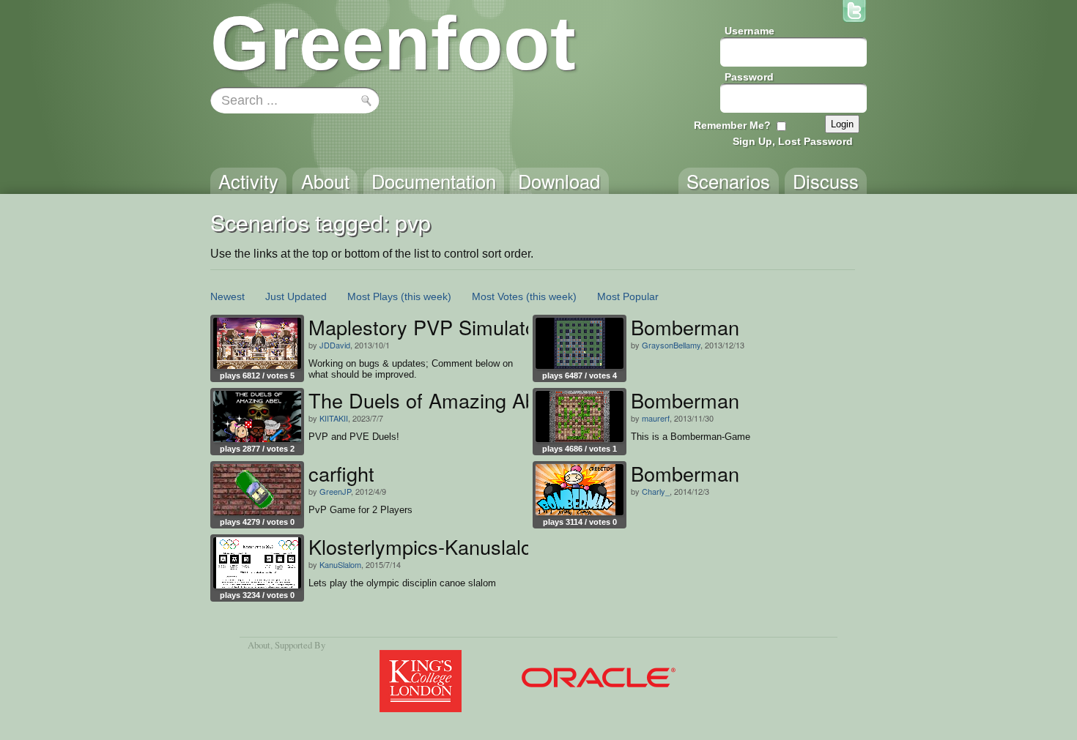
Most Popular (628, 296)
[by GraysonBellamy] (579, 343)
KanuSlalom (340, 564)
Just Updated (296, 296)
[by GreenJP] (257, 489)
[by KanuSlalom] (257, 563)
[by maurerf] (579, 416)
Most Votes (497, 296)
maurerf (656, 418)
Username (749, 31)
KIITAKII (333, 418)
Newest (227, 296)
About (259, 644)
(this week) (426, 296)
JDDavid (334, 345)
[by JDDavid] (257, 343)
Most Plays (372, 296)
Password (749, 77)
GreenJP (335, 491)
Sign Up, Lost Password (793, 141)
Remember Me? (732, 125)
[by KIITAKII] (257, 416)
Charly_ (656, 491)
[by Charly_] (579, 489)
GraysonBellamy (671, 345)
